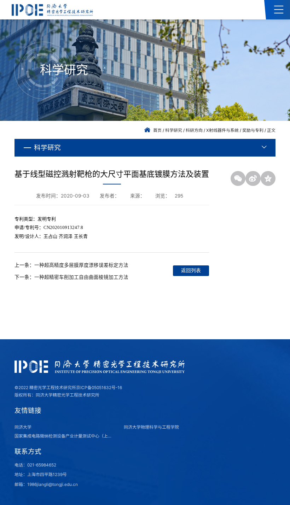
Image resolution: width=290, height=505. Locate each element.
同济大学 (22, 427)
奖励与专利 (252, 130)
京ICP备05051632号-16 (99, 387)
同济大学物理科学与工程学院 (151, 427)
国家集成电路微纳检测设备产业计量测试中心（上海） (65, 436)
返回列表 (191, 270)
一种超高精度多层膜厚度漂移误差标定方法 (81, 265)
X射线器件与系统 (222, 130)
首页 (157, 130)
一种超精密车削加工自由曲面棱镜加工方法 (81, 277)
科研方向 (194, 130)
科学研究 (173, 130)
